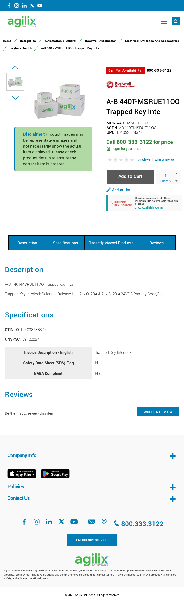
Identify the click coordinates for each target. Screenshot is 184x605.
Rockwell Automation (100, 41)
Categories (28, 41)
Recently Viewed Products (111, 242)
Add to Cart (130, 176)
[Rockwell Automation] (121, 84)
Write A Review (164, 160)
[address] (104, 523)
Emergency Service (91, 540)
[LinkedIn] (24, 6)
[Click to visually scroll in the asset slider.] (15, 67)
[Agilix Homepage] (92, 559)
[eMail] (91, 523)
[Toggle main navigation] (164, 21)
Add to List (121, 189)
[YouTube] (39, 6)
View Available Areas (149, 208)
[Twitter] (32, 6)
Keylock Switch (21, 48)
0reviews (144, 160)
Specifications (65, 242)
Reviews (157, 242)
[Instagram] (16, 6)
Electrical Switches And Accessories (152, 41)
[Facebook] (9, 6)
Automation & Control (60, 41)
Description (27, 242)
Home (7, 41)
